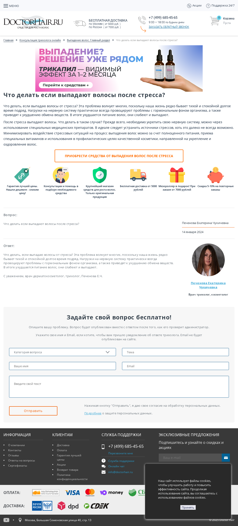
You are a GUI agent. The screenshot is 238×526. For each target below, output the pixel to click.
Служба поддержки (121, 461)
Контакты (14, 450)
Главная (8, 40)
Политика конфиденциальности (72, 477)
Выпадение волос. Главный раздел (88, 40)
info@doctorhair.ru (120, 472)
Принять (188, 507)
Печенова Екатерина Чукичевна (208, 285)
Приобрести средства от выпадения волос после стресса (119, 156)
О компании (16, 445)
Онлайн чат (116, 466)
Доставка (63, 445)
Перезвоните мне (120, 453)
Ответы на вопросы (21, 460)
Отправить (33, 411)
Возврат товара (67, 470)
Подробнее (93, 413)
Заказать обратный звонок (169, 27)
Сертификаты (17, 466)
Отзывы (13, 455)
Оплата (62, 450)
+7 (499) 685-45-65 (126, 446)
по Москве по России (108, 24)
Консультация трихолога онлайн (40, 40)
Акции (61, 465)
